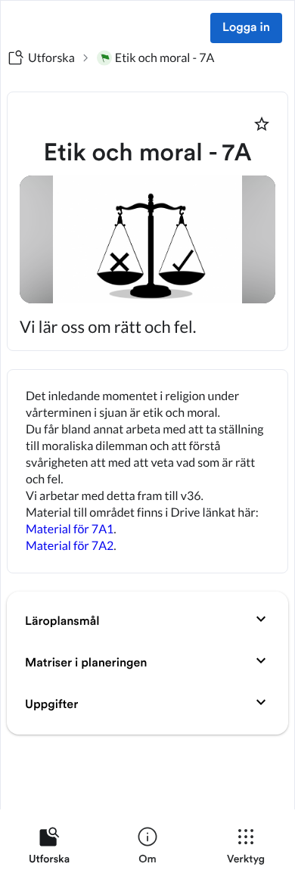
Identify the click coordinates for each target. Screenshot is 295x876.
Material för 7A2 (69, 546)
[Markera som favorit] (261, 124)
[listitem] (49, 849)
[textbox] (147, 471)
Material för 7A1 (69, 529)
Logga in (246, 28)
